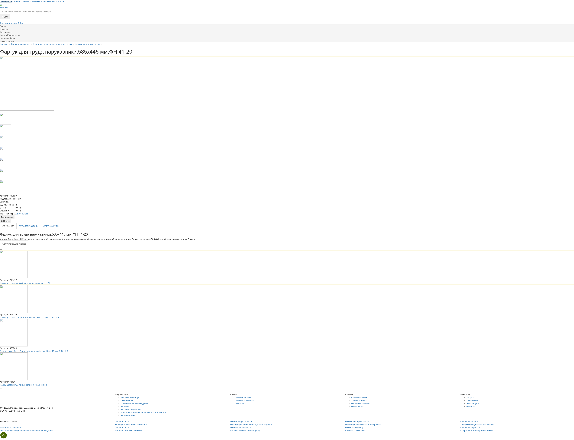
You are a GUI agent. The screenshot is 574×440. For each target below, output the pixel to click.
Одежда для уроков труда (87, 43)
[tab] (14, 244)
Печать (6, 220)
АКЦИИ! (470, 397)
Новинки (470, 406)
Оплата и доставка (31, 1)
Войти (20, 22)
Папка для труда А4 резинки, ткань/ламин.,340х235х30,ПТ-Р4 (30, 317)
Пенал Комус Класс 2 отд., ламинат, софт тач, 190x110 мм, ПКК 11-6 (34, 350)
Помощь (60, 1)
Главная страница (130, 397)
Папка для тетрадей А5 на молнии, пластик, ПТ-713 (25, 282)
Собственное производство (134, 403)
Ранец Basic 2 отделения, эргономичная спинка (23, 384)
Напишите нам (48, 1)
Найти (5, 16)
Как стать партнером (131, 409)
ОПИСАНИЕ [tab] (8, 225)
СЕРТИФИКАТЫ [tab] (51, 225)
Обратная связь (244, 397)
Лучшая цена (472, 403)
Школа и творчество (20, 43)
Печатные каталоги (360, 403)
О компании (6, 1)
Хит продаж (472, 400)
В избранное (7, 217)
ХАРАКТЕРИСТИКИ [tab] (28, 225)
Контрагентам (128, 415)
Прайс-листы (357, 406)
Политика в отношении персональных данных (143, 412)
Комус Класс (22, 213)
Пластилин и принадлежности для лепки (52, 43)
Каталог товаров (359, 397)
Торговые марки (359, 400)
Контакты (16, 1)
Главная (4, 43)
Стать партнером (8, 22)
